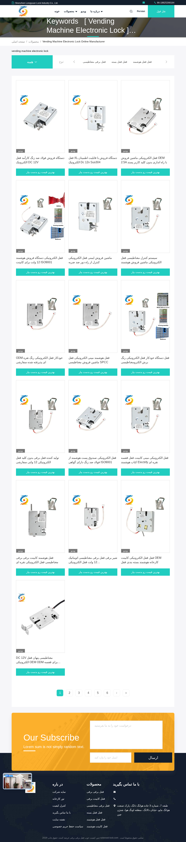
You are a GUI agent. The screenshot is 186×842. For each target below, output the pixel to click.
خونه (57, 11)
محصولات (69, 11)
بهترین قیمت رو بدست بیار (40, 172)
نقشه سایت (58, 819)
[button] (74, 62)
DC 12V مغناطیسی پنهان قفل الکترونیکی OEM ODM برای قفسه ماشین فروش (37, 662)
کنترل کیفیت (59, 805)
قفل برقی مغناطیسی (98, 805)
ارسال (153, 758)
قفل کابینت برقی (96, 798)
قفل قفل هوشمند (96, 819)
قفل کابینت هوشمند (97, 826)
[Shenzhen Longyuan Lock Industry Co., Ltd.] (144, 2)
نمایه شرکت (59, 791)
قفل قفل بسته (94, 812)
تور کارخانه (58, 798)
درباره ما (95, 11)
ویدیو (83, 11)
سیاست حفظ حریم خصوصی (67, 826)
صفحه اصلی (18, 41)
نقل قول (161, 11)
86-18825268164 (165, 2)
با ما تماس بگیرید (61, 812)
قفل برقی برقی (95, 791)
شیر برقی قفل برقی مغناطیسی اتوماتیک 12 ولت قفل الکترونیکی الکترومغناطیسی (92, 562)
